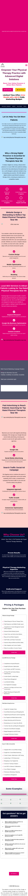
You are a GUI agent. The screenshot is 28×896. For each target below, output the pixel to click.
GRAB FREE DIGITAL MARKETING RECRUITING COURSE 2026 (14, 31)
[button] (26, 65)
